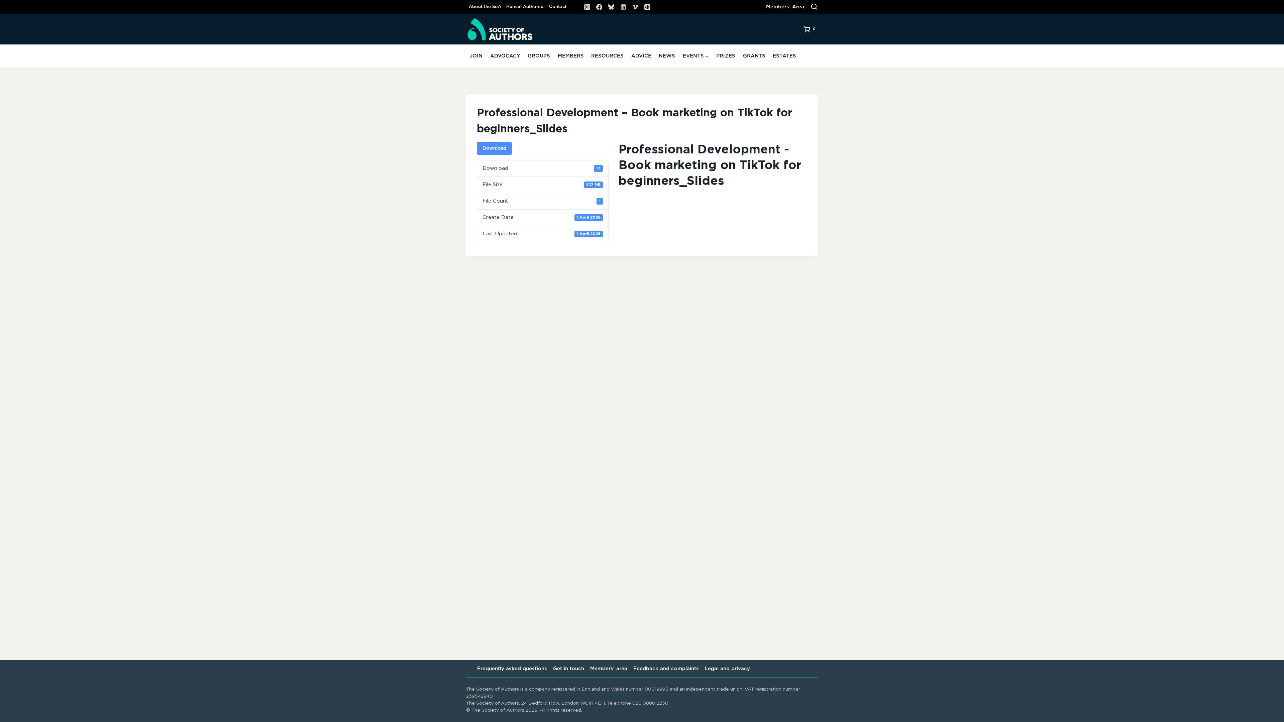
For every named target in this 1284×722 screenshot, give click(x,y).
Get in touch (568, 668)
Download (494, 148)
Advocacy (505, 55)
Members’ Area (785, 6)
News (667, 55)
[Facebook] (599, 7)
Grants (754, 55)
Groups (539, 55)
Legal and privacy (727, 668)
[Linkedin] (623, 7)
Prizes (725, 55)
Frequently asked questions (512, 668)
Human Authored (525, 7)
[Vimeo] (635, 7)
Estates (784, 55)
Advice (641, 55)
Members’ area (608, 668)
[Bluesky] (611, 7)
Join (476, 55)
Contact (557, 7)
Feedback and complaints (666, 668)
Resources (607, 55)
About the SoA (485, 7)
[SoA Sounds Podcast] (647, 7)
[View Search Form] (814, 7)
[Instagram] (587, 7)
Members (571, 55)
